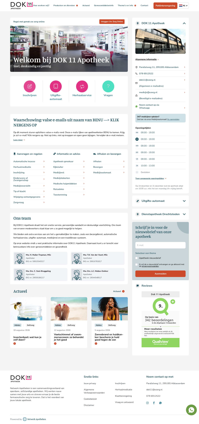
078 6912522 (146, 73)
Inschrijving (19, 172)
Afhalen (97, 161)
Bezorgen (98, 167)
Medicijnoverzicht (21, 185)
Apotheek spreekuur (63, 161)
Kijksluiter (58, 167)
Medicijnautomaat (102, 172)
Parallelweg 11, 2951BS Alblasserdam (159, 67)
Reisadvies (58, 189)
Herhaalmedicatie (22, 167)
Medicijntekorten (61, 178)
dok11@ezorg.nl (147, 79)
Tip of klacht (19, 191)
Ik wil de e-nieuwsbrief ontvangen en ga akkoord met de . (161, 265)
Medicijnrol (58, 172)
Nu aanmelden (173, 119)
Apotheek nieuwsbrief (150, 258)
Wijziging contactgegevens (26, 196)
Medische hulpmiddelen (65, 183)
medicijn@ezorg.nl (148, 92)
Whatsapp (144, 107)
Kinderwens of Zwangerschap (20, 179)
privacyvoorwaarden (150, 266)
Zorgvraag (18, 202)
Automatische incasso (24, 161)
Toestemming (60, 194)
